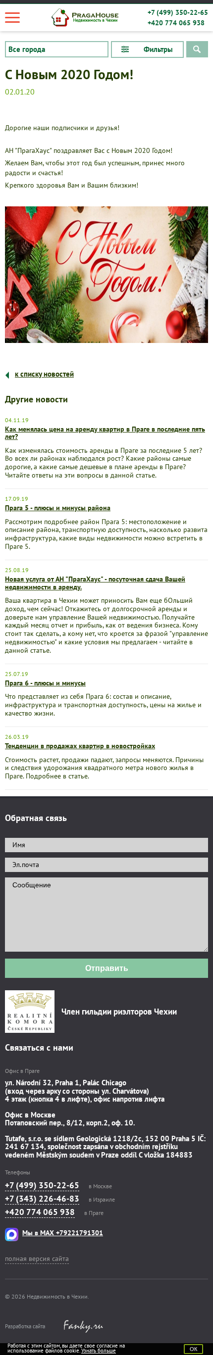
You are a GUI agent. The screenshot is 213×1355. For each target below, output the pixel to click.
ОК (193, 1349)
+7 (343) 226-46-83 (42, 1198)
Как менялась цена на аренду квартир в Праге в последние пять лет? (105, 433)
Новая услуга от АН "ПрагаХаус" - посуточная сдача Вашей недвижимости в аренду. (95, 583)
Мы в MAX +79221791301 (62, 1232)
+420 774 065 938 (176, 22)
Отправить (106, 968)
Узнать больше (98, 1350)
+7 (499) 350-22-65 (178, 12)
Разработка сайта (25, 1326)
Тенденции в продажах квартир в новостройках (80, 745)
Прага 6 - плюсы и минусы (45, 682)
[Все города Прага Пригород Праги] (56, 49)
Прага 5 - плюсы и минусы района (57, 507)
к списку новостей (44, 374)
